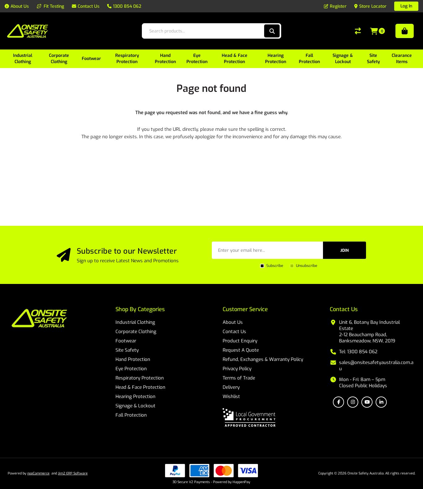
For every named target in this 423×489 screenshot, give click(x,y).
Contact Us (234, 331)
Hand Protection (133, 359)
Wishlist (231, 396)
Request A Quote (241, 350)
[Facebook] (338, 402)
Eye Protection (131, 369)
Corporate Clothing (136, 331)
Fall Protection (131, 415)
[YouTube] (367, 402)
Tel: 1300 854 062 (358, 352)
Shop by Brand (404, 31)
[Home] (39, 319)
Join (344, 250)
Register (338, 6)
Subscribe (274, 265)
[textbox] (205, 31)
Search (272, 30)
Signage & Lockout (135, 406)
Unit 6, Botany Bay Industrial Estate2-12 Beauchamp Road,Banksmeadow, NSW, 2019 (369, 331)
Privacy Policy (237, 369)
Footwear (126, 341)
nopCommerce (38, 473)
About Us (233, 322)
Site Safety (127, 350)
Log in (406, 6)
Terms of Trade (239, 378)
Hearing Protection (135, 396)
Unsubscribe (306, 265)
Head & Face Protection (140, 387)
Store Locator (372, 6)
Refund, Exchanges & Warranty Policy (263, 359)
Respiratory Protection (140, 378)
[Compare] (358, 31)
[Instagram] (352, 402)
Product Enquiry (240, 341)
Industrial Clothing (135, 322)
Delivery (231, 387)
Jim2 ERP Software (73, 473)
